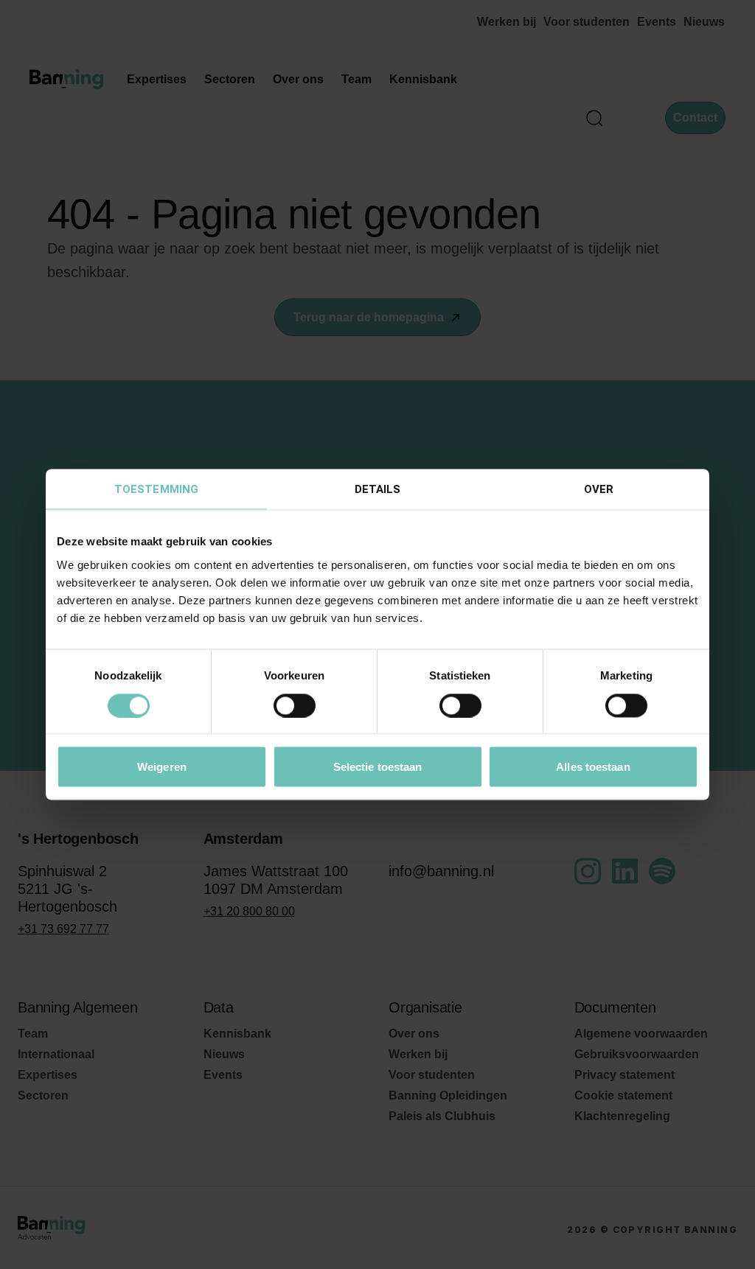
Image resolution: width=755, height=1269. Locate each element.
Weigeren (162, 767)
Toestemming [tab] (156, 489)
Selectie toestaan (377, 767)
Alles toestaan (593, 767)
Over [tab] (598, 489)
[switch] (295, 705)
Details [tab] (378, 489)
